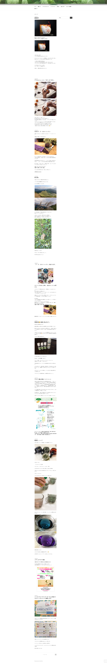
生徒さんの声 (62, 6)
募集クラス (39, 6)
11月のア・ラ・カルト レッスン (42, 131)
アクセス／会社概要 (68, 6)
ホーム (35, 6)
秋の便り (37, 177)
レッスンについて (53, 6)
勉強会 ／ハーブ (39, 440)
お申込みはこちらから (48, 304)
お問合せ (58, 6)
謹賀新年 (37, 18)
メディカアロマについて (45, 6)
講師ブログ (36, 8)
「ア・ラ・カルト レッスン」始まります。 (45, 264)
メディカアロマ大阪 (40, 559)
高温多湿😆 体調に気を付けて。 (42, 322)
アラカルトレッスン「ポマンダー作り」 (45, 80)
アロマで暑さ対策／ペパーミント (43, 379)
